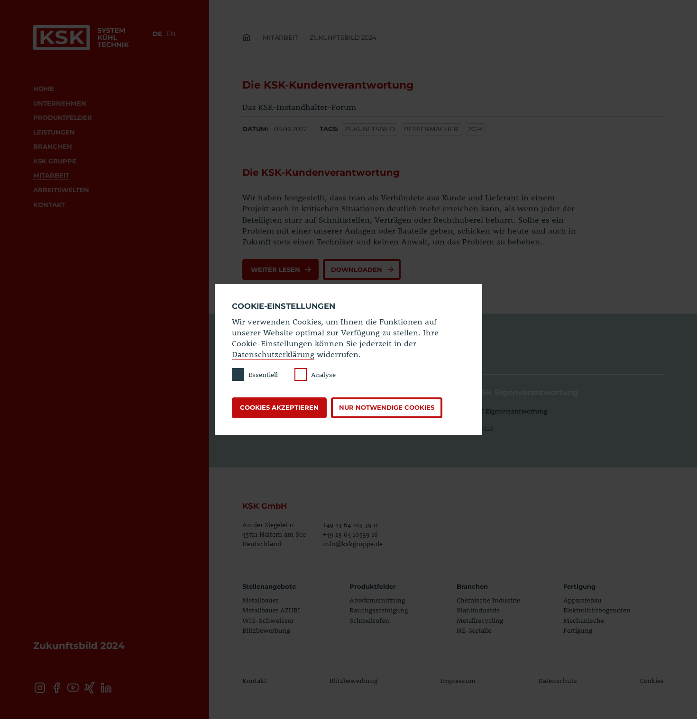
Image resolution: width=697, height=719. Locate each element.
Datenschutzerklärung (273, 354)
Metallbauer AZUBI (271, 609)
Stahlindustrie (478, 609)
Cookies (652, 680)
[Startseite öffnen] (81, 37)
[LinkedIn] (106, 688)
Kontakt (49, 204)
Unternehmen (59, 103)
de (157, 33)
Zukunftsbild (370, 129)
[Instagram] (39, 688)
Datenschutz (557, 680)
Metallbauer (260, 599)
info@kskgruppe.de (353, 543)
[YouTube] (73, 688)
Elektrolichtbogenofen (597, 609)
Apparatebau (582, 599)
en (171, 33)
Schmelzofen (369, 620)
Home (43, 88)
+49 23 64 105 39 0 (350, 524)
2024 (475, 129)
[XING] (89, 688)
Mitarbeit (51, 175)
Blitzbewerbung (266, 630)
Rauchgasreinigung (378, 609)
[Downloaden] (362, 269)
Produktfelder (62, 117)
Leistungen (54, 132)
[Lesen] (561, 404)
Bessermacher (431, 129)
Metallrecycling (480, 620)
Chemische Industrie (488, 599)
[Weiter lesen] (280, 269)
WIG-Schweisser (267, 620)
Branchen (52, 146)
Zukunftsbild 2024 (343, 37)
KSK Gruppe (54, 161)
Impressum (458, 680)
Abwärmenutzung (377, 599)
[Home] (246, 39)
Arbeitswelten (61, 190)
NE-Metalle (474, 630)
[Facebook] (56, 688)
